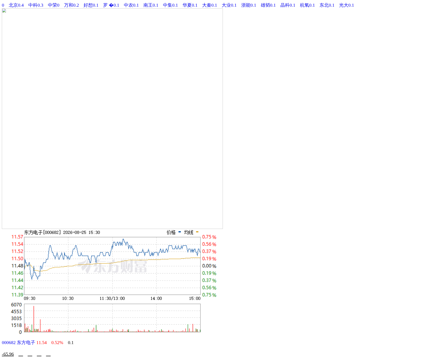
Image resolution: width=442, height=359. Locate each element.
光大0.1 (346, 5)
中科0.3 (35, 5)
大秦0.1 (209, 5)
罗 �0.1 (111, 5)
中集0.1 (170, 5)
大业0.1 (229, 5)
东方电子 (26, 342)
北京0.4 (16, 5)
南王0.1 (150, 5)
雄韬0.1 (268, 5)
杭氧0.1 (307, 5)
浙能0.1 (248, 5)
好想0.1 (91, 5)
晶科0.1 (287, 5)
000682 (9, 342)
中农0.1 (131, 5)
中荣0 (53, 5)
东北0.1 (327, 5)
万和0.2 (71, 5)
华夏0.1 (190, 5)
